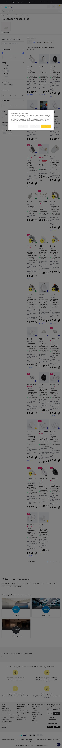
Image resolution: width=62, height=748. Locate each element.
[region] (31, 119)
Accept (46, 126)
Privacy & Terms (15, 121)
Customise (23, 126)
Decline (35, 126)
